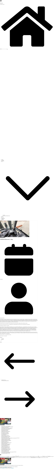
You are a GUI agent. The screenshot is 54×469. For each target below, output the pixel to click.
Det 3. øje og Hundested (4, 447)
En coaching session (3, 433)
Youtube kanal (3, 218)
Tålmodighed (33, 457)
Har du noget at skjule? (4, 429)
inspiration (36, 456)
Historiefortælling (25, 456)
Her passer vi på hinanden (4, 436)
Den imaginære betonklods (4, 449)
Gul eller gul (2, 441)
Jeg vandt (2, 434)
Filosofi (17, 456)
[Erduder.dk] (27, 47)
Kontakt (2, 216)
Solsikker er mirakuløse (4, 446)
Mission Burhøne (3, 237)
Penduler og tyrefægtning (4, 431)
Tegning (29, 457)
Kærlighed (46, 456)
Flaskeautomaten (3, 430)
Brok (2, 456)
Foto (19, 456)
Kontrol (39, 456)
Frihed (21, 456)
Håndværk (28, 456)
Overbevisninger (16, 457)
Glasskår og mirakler (3, 450)
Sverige (26, 457)
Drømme (13, 456)
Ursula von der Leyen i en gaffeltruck (5, 426)
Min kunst (2, 160)
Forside (2, 159)
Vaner (39, 457)
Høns (29, 456)
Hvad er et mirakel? (3, 451)
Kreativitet (41, 456)
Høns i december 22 (32, 456)
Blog (0, 237)
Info (1, 161)
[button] (27, 214)
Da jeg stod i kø (3, 432)
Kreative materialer (3, 435)
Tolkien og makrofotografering (5, 442)
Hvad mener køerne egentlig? (4, 440)
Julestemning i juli (3, 427)
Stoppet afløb (3, 443)
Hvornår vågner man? (4, 437)
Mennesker (2, 457)
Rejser (19, 457)
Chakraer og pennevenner (4, 438)
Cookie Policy (16, 466)
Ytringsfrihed (47, 457)
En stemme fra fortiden (4, 444)
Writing (44, 457)
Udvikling (37, 457)
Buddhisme (4, 456)
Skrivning (24, 457)
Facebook (2, 219)
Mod (9, 457)
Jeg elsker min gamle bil (4, 439)
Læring (49, 456)
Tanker (27, 457)
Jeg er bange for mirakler (4, 453)
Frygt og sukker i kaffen (4, 452)
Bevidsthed (1, 456)
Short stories (21, 457)
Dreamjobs (2, 217)
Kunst (44, 456)
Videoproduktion (42, 457)
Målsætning (12, 457)
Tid (30, 457)
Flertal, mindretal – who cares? (5, 428)
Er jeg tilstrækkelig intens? (4, 448)
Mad (50, 456)
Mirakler (8, 457)
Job (38, 456)
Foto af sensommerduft (4, 445)
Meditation (52, 456)
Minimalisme (5, 457)
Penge (18, 457)
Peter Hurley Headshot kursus (6, 215)
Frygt (22, 456)
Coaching (8, 456)
